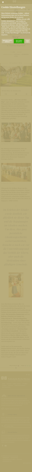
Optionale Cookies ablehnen (7, 41)
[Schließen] (16, 2)
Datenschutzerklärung (8, 19)
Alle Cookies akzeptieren (19, 41)
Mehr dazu (27, 41)
